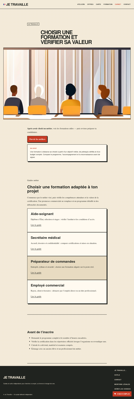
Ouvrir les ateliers (37, 139)
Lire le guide (36, 224)
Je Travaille (17, 4)
